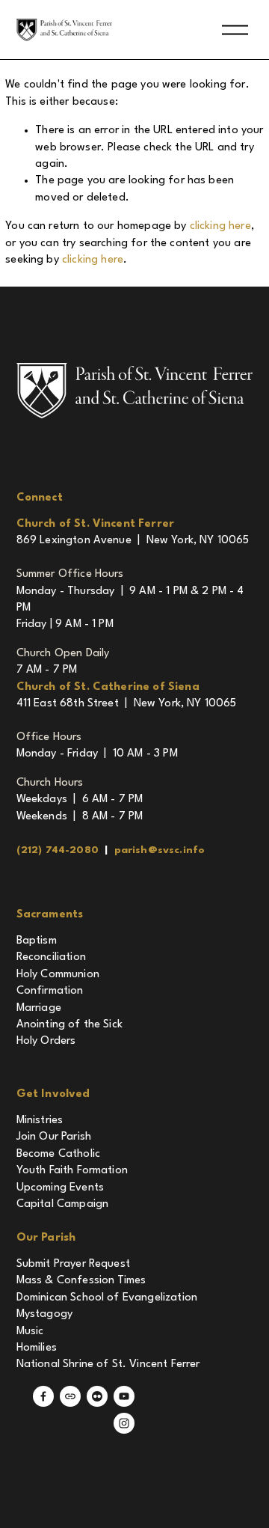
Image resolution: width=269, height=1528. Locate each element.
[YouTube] (124, 1396)
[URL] (70, 1396)
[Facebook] (43, 1396)
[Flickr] (97, 1396)
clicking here (220, 226)
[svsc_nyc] (124, 1423)
